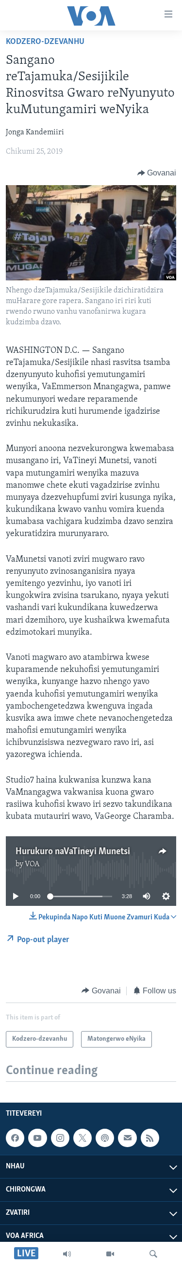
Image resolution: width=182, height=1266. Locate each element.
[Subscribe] (127, 1138)
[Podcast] (105, 1138)
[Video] (110, 1254)
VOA (32, 864)
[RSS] (150, 1138)
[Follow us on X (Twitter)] (82, 1138)
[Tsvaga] (153, 1254)
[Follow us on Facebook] (15, 1138)
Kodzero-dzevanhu (45, 42)
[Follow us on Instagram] (60, 1138)
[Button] (157, 173)
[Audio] (67, 1254)
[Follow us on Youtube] (37, 1138)
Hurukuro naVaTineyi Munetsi (73, 852)
